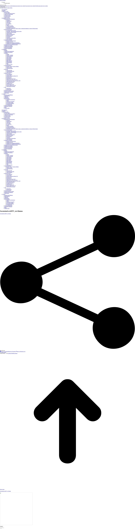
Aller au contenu (3, 0)
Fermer (1, 526)
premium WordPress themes (12, 353)
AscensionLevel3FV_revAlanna (5, 213)
